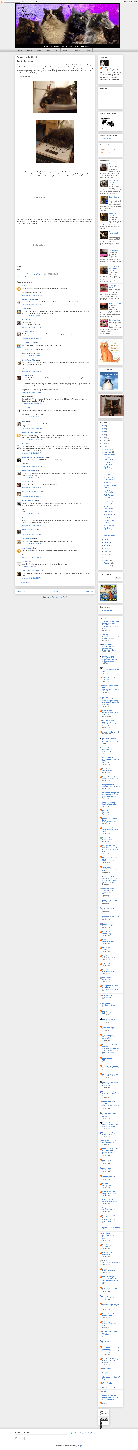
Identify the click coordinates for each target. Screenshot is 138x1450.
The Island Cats (27, 408)
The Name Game (110, 504)
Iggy (56, 50)
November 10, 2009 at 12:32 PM (32, 466)
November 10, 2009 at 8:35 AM (31, 392)
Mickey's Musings (108, 711)
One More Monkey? (112, 286)
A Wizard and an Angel (110, 732)
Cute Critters (106, 1368)
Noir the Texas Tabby (29, 360)
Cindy (24, 421)
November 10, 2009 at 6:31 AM (31, 327)
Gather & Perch (107, 1200)
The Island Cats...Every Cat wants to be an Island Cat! (110, 623)
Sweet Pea (66, 50)
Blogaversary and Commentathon (115, 233)
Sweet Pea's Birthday (113, 214)
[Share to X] (53, 274)
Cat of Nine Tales (108, 1387)
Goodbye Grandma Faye (110, 804)
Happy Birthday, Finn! (109, 1194)
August (106, 545)
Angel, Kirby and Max (29, 529)
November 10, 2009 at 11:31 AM (32, 440)
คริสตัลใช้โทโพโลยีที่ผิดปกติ (111, 786)
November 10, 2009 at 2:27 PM (31, 478)
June (106, 551)
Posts (105, 149)
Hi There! (105, 910)
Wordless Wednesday (108, 468)
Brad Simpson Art (106, 610)
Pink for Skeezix (107, 1162)
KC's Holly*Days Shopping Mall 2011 (109, 1277)
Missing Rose (106, 1186)
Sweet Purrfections (28, 299)
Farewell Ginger (107, 934)
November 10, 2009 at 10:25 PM (32, 544)
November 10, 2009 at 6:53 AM (31, 338)
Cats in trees (26, 518)
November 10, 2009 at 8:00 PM (31, 525)
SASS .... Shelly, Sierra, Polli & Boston (110, 1149)
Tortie (28, 277)
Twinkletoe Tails (108, 1027)
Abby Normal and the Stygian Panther (110, 1083)
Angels (87, 50)
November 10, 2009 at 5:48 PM (31, 496)
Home (20, 50)
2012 (104, 438)
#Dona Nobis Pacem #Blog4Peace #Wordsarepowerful (108, 892)
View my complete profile (108, 82)
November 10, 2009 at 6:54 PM (31, 514)
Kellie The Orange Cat (110, 1074)
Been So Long (106, 997)
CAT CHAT (106, 697)
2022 (104, 426)
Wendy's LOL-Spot (109, 1383)
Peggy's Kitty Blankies (110, 1304)
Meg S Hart (106, 956)
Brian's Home (107, 644)
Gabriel (77, 50)
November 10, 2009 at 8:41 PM (31, 534)
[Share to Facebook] (55, 274)
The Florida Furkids (28, 343)
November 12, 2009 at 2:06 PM (31, 567)
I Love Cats (106, 1341)
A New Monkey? (109, 525)
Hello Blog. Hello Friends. (110, 989)
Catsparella (106, 1123)
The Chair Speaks (108, 677)
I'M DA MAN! (106, 1290)
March (106, 560)
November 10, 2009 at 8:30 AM (31, 371)
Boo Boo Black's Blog (110, 1359)
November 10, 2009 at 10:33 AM (32, 417)
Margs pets (106, 1208)
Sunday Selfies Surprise (109, 822)
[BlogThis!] (51, 274)
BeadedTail (25, 444)
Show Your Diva (114, 320)
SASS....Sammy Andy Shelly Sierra (33, 457)
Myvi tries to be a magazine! (111, 1262)
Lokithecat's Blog (108, 1133)
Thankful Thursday (108, 463)
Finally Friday (108, 482)
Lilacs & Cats (107, 995)
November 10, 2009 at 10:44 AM (32, 428)
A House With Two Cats (110, 964)
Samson (29, 50)
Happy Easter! (106, 751)
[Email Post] (45, 274)
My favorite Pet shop (108, 1209)
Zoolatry (105, 635)
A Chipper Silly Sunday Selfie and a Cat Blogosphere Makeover (109, 648)
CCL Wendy (26, 375)
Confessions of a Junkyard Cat (108, 1102)
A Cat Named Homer (109, 1288)
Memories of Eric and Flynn (31, 491)
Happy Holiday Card (108, 1076)
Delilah (39, 50)
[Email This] (49, 274)
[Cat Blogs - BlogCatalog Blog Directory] (84, 1433)
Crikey (104, 1011)
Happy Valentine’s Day (109, 1134)
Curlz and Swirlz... (108, 888)
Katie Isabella (107, 668)
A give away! (106, 979)
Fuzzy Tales (106, 970)
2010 (104, 443)
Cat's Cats (106, 1003)
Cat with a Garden (28, 320)
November (108, 452)
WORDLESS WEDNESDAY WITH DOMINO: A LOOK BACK (111, 849)
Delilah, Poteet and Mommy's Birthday (114, 268)
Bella (48, 50)
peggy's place (107, 1269)
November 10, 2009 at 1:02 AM (31, 304)
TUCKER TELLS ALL (109, 1192)
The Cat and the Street (109, 1298)
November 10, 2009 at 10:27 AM (32, 404)
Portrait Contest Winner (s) (109, 521)
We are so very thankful (109, 1142)
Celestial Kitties (108, 769)
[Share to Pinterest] (57, 274)
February (107, 563)
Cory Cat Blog (107, 932)
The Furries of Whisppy (110, 1066)
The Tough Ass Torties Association (110, 1348)
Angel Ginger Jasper (28, 470)
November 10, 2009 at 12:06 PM (32, 453)
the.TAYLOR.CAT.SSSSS (111, 1227)
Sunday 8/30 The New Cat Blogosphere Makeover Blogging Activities (110, 660)
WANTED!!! (106, 1335)
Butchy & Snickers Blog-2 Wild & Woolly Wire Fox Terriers (110, 1397)
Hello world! (105, 763)
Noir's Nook (106, 940)
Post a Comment (25, 582)
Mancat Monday (109, 454)
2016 (104, 429)
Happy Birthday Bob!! (109, 1270)
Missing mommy (107, 770)
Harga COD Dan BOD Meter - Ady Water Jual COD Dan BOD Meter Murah (111, 1050)
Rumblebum (106, 978)
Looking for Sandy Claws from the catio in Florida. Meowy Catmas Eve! (110, 880)
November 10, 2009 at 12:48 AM (32, 295)
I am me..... (106, 1403)
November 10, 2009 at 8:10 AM (31, 356)
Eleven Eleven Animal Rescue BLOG (110, 1314)
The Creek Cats (27, 331)
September (108, 542)
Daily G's (105, 1373)
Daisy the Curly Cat (109, 1141)
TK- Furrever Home (109, 1113)
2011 (104, 440)
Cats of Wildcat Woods (110, 777)
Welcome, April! (107, 1247)
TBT (103, 1060)
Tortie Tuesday (114, 250)
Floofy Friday (106, 918)
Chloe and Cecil (108, 1058)
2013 (104, 435)
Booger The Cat (108, 785)
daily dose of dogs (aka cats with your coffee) (111, 793)
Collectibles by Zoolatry (111, 1253)
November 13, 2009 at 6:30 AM (31, 578)
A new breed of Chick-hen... (110, 1021)
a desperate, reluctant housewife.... (110, 986)
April (106, 557)
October (107, 539)
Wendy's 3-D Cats (108, 846)
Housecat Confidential (110, 916)
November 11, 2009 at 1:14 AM (31, 557)
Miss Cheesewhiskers (109, 926)
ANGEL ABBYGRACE (29, 500)
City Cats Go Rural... (108, 1005)
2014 (104, 432)
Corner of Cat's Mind (109, 900)
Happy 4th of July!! (108, 941)
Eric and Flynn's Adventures (108, 721)
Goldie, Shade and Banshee (31, 571)
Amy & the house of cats (30, 432)
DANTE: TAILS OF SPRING (111, 861)
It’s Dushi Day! (106, 1170)
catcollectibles (106, 1255)
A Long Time (106, 1085)
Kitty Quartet (107, 1261)
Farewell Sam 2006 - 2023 (110, 778)
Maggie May (106, 1245)
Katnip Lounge (107, 924)
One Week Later (107, 902)
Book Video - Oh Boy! (109, 957)
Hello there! (105, 812)
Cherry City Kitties (109, 1019)
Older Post (89, 591)
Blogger (79, 1446)
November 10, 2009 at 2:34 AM (31, 316)
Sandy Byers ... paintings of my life (109, 1234)
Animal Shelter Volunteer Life (107, 748)
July (105, 548)
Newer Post (21, 591)
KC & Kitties (106, 1184)
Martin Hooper (26, 286)
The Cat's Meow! (108, 908)
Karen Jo (25, 308)
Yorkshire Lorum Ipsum (109, 1202)
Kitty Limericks (107, 1160)
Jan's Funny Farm (108, 828)
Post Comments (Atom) (59, 597)
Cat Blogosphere (108, 656)
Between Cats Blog (109, 1092)
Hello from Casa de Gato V (110, 741)
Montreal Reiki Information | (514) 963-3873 (110, 759)
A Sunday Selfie (107, 839)
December (108, 449)
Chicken (104, 949)
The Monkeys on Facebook (106, 138)
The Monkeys (107, 68)
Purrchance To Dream (110, 877)
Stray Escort (106, 679)
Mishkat (105, 1391)
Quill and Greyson (28, 538)
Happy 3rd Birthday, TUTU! (110, 1068)
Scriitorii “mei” (106, 1013)
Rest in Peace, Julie (108, 1029)
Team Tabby (106, 867)
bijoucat (105, 1296)
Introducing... (108, 517)
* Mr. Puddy (106, 948)
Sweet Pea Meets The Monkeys (110, 478)
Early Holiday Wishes (109, 971)
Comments (106, 153)
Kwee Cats (106, 838)
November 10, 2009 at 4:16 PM (31, 487)
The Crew (25, 561)
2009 (104, 446)
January (107, 566)
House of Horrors (115, 303)
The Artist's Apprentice (108, 458)
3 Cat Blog (106, 1322)
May (105, 554)
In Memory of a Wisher (109, 796)
